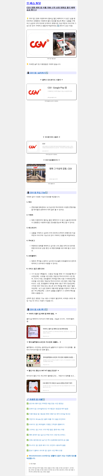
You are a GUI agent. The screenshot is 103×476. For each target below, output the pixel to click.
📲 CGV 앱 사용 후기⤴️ (37, 309)
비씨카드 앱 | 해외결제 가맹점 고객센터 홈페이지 (47, 424)
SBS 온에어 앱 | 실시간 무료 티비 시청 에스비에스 (47, 435)
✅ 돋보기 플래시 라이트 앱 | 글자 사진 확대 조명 (44, 450)
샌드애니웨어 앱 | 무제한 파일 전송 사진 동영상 (46, 403)
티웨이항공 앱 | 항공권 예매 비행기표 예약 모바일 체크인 (49, 414)
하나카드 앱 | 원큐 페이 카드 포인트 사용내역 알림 (47, 445)
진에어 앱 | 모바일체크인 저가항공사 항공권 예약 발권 (48, 409)
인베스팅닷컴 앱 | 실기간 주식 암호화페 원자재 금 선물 (49, 440)
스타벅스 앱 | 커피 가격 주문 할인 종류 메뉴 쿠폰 (46, 429)
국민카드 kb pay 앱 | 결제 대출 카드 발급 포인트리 (47, 419)
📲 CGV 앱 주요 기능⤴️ (37, 192)
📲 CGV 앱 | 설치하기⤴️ (37, 73)
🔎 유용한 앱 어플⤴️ (36, 399)
